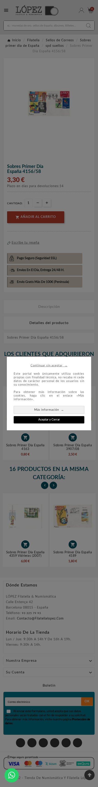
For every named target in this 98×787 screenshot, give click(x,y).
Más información (49, 409)
